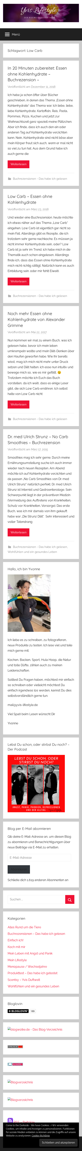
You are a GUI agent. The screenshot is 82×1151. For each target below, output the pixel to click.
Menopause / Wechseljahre (27, 966)
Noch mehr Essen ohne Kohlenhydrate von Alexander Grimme (36, 319)
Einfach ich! (15, 940)
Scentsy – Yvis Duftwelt (24, 980)
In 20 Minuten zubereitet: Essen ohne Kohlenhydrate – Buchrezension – (37, 74)
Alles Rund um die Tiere (24, 927)
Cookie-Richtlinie (41, 1135)
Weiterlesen (18, 164)
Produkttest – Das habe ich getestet (32, 973)
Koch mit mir (16, 947)
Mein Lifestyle (17, 960)
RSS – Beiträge (24, 1122)
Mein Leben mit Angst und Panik (30, 953)
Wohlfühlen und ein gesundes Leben (32, 552)
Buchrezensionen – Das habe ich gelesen (36, 934)
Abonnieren (19, 869)
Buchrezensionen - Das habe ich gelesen (40, 178)
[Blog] (20, 1100)
